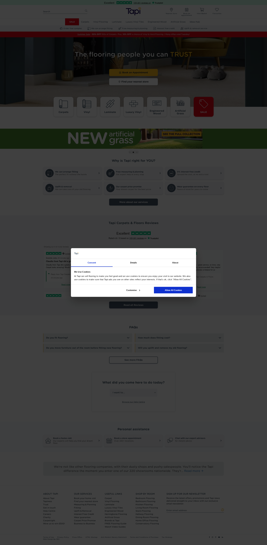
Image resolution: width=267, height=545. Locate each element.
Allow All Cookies (173, 290)
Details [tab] (133, 262)
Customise (131, 290)
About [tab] (175, 262)
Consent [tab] (92, 262)
